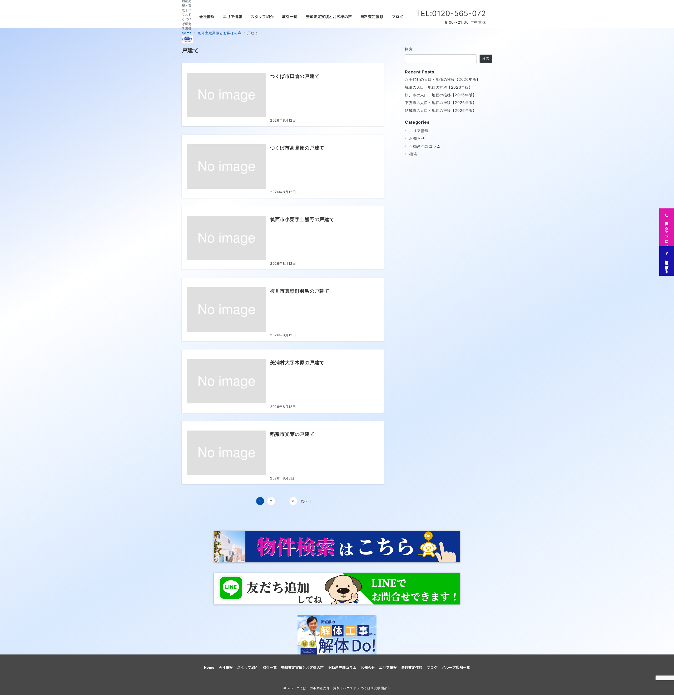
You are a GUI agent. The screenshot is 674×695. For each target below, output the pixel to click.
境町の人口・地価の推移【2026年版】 (439, 87)
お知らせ (417, 138)
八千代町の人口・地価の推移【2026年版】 (442, 79)
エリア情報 (419, 130)
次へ (304, 501)
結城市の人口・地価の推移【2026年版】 (440, 110)
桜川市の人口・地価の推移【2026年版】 (440, 95)
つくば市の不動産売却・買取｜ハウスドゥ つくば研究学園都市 (343, 688)
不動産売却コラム (425, 146)
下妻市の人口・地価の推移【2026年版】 (440, 102)
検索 (409, 49)
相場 (413, 154)
